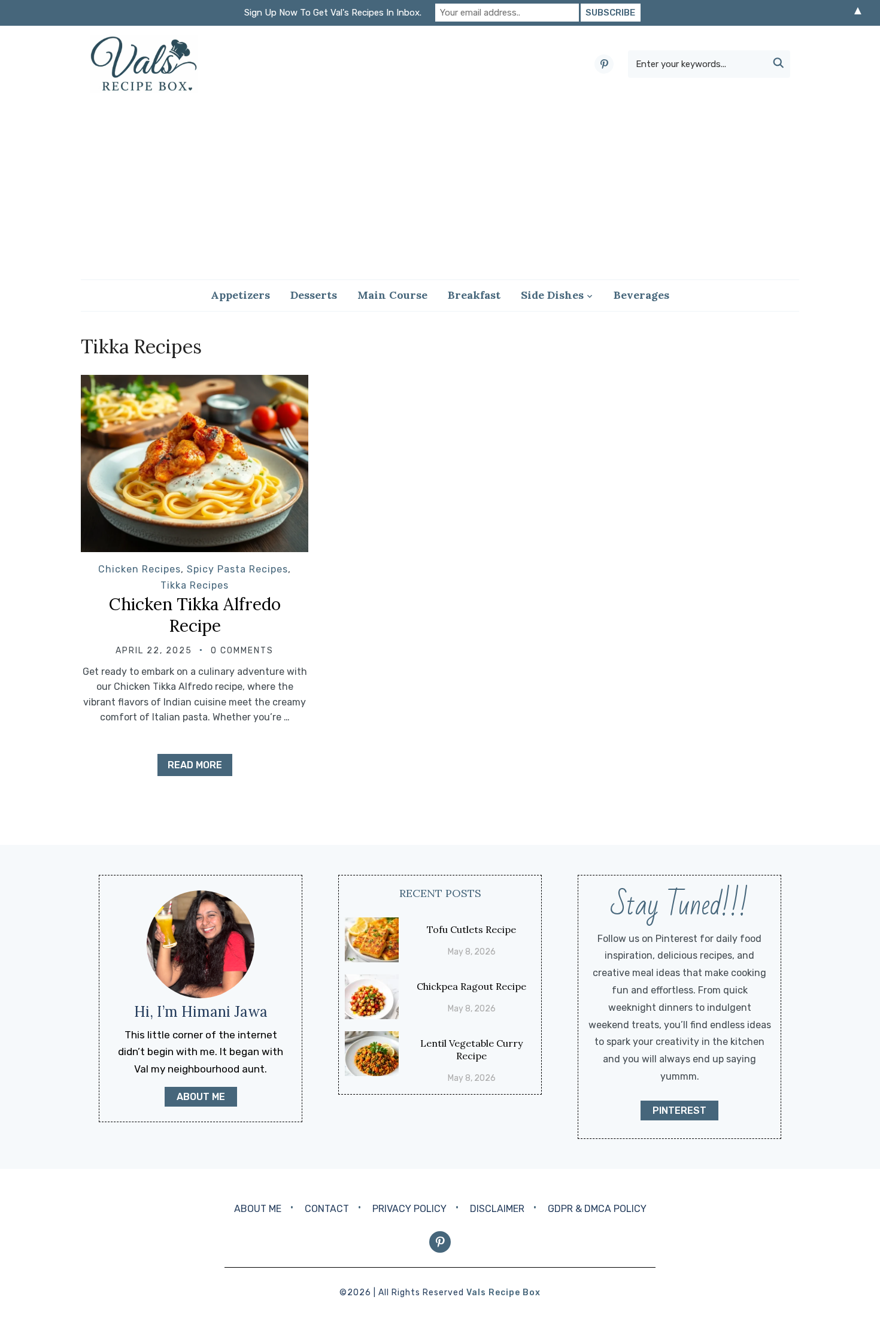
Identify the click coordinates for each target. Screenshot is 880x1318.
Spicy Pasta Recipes (237, 569)
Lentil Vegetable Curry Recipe (471, 1049)
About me (201, 1096)
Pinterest (679, 1110)
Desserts (313, 295)
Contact (327, 1208)
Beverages (641, 295)
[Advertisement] (440, 186)
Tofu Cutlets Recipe (471, 929)
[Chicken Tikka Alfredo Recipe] (194, 383)
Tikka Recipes (194, 585)
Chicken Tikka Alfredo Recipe (195, 615)
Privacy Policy (409, 1208)
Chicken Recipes (139, 569)
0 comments (242, 651)
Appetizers (240, 295)
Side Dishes (552, 295)
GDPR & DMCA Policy (597, 1208)
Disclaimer (497, 1208)
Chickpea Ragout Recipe (471, 986)
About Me (257, 1208)
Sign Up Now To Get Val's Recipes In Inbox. (332, 12)
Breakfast (474, 295)
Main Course (392, 295)
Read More (195, 765)
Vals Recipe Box (503, 1292)
